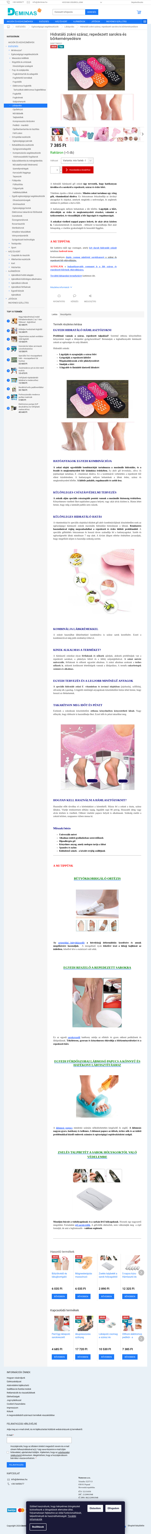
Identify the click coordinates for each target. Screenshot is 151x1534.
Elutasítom (95, 1508)
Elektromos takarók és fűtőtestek (27, 212)
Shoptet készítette (136, 1525)
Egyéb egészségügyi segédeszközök (28, 196)
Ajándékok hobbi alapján (22, 275)
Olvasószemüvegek (21, 200)
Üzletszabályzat (14, 1381)
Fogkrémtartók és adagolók (25, 74)
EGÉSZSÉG (13, 46)
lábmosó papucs (64, 1128)
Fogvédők (17, 82)
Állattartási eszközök (20, 259)
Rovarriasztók (18, 224)
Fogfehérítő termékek (22, 78)
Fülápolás (16, 180)
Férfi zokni (17, 133)
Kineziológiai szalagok (23, 66)
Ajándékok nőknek (19, 283)
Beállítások (38, 1526)
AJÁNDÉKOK (14, 271)
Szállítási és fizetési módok (19, 1389)
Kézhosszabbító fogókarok (25, 157)
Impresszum (12, 1408)
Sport (13, 247)
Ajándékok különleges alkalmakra (26, 279)
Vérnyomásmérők (20, 235)
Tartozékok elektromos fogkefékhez (29, 90)
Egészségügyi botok (22, 208)
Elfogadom (113, 1508)
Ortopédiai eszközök (21, 137)
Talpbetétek (18, 117)
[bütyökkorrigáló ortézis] (97, 911)
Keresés (91, 12)
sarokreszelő (74, 1037)
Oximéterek (17, 216)
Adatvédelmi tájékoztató (18, 1385)
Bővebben (59, 1357)
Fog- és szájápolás (20, 70)
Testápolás (16, 243)
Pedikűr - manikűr (21, 125)
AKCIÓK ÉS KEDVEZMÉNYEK (21, 42)
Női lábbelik (18, 113)
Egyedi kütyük (17, 291)
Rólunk (10, 1411)
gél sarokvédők (82, 1225)
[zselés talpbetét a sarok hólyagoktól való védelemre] (97, 1189)
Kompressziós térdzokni (24, 121)
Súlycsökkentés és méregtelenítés (27, 161)
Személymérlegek (20, 169)
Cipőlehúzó (18, 109)
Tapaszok (17, 176)
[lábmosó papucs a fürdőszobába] (97, 1096)
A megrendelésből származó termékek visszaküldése (31, 1415)
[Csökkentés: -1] (60, 171)
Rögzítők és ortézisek (21, 62)
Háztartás (15, 267)
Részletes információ (59, 287)
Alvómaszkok (19, 204)
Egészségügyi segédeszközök (24, 54)
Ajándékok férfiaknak (21, 287)
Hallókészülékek (20, 192)
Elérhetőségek (13, 1396)
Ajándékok (16, 295)
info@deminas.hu (19, 1479)
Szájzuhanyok (19, 101)
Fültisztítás (18, 184)
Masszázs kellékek (20, 58)
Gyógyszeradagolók (22, 149)
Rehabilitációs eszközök (23, 145)
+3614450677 (17, 1484)
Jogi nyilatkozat (14, 1400)
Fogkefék (17, 94)
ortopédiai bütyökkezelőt (71, 942)
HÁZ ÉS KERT (14, 251)
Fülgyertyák (18, 188)
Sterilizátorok (18, 228)
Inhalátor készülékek (21, 232)
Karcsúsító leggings (22, 172)
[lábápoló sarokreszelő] (97, 1002)
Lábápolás (17, 105)
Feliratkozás (16, 1465)
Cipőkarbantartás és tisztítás (26, 129)
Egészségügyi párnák (22, 141)
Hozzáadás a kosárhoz (79, 170)
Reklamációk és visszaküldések (21, 1393)
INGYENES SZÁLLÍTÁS (18, 303)
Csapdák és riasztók (20, 255)
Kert (13, 263)
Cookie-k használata (16, 1404)
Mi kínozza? (16, 50)
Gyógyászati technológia (23, 239)
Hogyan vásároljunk (72, 2)
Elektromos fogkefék (22, 86)
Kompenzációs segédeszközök (27, 153)
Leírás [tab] (54, 314)
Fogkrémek (18, 97)
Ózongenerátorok (20, 220)
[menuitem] (20, 21)
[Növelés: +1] (60, 168)
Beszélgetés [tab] (65, 314)
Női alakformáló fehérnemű (25, 165)
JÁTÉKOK (12, 299)
